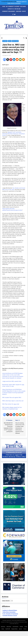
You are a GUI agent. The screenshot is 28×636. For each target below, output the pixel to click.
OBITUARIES (23, 6)
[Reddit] (17, 59)
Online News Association (9, 612)
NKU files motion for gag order (10, 404)
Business (3, 626)
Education (9, 626)
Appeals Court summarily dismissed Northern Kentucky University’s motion (13, 133)
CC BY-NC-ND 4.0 (14, 623)
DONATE (24, 11)
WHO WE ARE (17, 8)
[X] (7, 59)
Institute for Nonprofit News (10, 610)
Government (15, 626)
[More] (23, 59)
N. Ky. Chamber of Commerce (10, 613)
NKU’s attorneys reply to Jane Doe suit (12, 400)
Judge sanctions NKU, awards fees (11, 381)
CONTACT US (11, 8)
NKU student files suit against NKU (11, 397)
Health (21, 626)
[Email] (20, 59)
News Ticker (15, 41)
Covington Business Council (10, 615)
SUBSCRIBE (18, 11)
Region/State (14, 629)
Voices (24, 629)
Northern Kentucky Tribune (9, 620)
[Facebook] (4, 59)
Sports (20, 629)
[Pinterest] (10, 59)
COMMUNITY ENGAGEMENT (8, 11)
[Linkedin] (14, 59)
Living (25, 626)
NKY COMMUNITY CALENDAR (12, 6)
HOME (3, 6)
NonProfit (8, 629)
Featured (5, 41)
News (9, 41)
